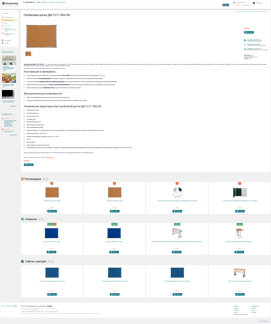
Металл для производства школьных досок (11, 30)
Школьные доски (9, 17)
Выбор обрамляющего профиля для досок (9, 101)
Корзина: (258, 2)
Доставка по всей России (254, 40)
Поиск (226, 5)
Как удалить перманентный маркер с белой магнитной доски (9, 68)
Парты (6, 23)
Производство (45, 2)
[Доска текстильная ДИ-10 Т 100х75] (51, 233)
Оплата (58, 2)
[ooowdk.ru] (10, 4)
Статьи (235, 312)
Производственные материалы (9, 34)
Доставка (52, 2)
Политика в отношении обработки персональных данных (32, 311)
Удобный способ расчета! (254, 48)
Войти (238, 5)
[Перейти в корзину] (254, 3)
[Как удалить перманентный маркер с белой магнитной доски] (9, 60)
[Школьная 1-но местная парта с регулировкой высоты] (239, 233)
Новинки (7, 43)
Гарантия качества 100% (253, 44)
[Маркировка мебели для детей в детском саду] (9, 78)
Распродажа (8, 40)
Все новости (13, 135)
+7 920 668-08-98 (29, 2)
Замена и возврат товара (240, 314)
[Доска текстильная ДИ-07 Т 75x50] (114, 233)
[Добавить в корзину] (246, 32)
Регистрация (245, 5)
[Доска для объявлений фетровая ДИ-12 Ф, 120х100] (52, 273)
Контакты (63, 2)
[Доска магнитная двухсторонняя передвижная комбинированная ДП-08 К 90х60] (177, 192)
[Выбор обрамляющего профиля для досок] (9, 94)
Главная (236, 306)
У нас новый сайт (8, 131)
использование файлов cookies (51, 311)
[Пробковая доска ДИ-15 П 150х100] (28, 56)
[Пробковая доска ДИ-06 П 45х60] (52, 192)
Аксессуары (8, 25)
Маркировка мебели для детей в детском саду (8, 85)
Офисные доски (9, 20)
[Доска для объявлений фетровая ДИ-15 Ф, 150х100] (115, 273)
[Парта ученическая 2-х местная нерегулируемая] (177, 273)
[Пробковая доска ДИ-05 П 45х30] (115, 192)
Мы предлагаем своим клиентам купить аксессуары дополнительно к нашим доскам (10, 123)
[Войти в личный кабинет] (234, 3)
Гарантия (236, 308)
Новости (253, 308)
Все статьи (13, 106)
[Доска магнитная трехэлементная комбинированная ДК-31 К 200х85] (240, 192)
